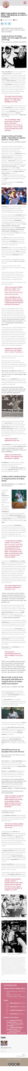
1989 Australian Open (6, 1047)
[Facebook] (9, 1064)
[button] (25, 3)
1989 (16, 20)
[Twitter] (12, 1064)
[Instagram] (18, 1064)
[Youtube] (15, 1064)
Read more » (3, 1051)
